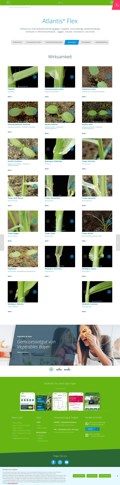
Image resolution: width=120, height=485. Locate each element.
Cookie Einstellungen (79, 475)
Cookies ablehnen (92, 475)
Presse (15, 436)
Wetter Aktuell (42, 428)
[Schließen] (117, 476)
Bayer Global (17, 423)
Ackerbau (41, 436)
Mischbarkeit (86, 42)
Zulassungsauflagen (34, 42)
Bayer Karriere (18, 428)
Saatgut (40, 438)
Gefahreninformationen (54, 42)
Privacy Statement (13, 483)
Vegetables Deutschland (21, 438)
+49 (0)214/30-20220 (97, 436)
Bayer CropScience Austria (22, 430)
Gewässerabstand (101, 42)
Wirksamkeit (72, 42)
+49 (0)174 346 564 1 (98, 425)
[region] (60, 476)
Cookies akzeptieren (105, 475)
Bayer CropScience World (21, 425)
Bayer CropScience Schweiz (22, 433)
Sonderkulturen (43, 441)
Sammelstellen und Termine (64, 425)
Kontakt (90, 429)
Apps (39, 425)
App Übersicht (60, 389)
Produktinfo (17, 42)
